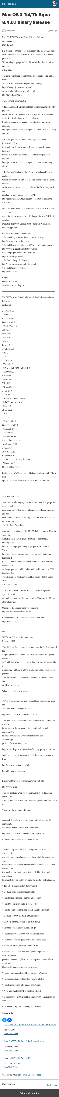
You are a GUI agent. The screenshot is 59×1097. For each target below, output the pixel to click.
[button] (4, 1020)
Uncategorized (34, 1075)
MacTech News (11, 1033)
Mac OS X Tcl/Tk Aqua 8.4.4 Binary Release (24, 1041)
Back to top (52, 1085)
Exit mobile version (30, 1093)
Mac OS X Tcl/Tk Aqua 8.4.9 (17, 1058)
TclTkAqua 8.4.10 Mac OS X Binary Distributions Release (30, 1024)
